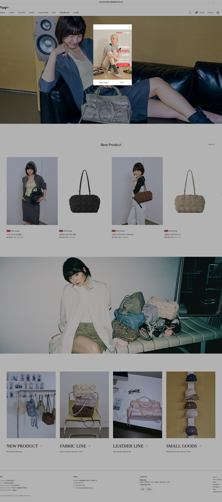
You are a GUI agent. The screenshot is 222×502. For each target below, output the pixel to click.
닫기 (122, 82)
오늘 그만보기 (104, 82)
